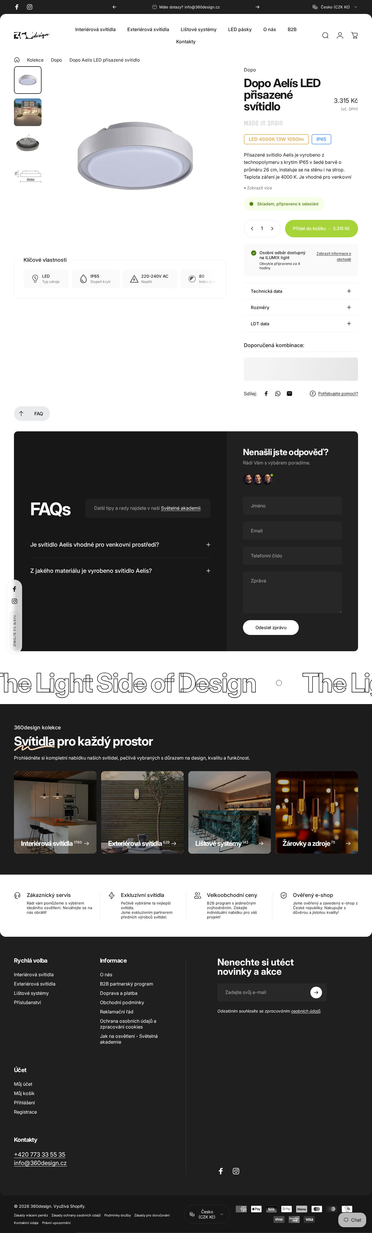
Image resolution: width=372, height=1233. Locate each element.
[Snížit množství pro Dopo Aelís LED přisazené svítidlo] (250, 228)
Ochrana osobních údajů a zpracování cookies (128, 1024)
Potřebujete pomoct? (338, 393)
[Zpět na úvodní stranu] (17, 60)
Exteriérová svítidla (35, 984)
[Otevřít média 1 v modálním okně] (136, 156)
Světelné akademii (181, 508)
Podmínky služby (117, 1215)
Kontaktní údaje (26, 1223)
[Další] (257, 7)
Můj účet (23, 1084)
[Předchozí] (114, 7)
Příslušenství (27, 1002)
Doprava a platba (118, 993)
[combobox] (335, 7)
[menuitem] (21, 414)
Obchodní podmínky (122, 1002)
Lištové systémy (31, 993)
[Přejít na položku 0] (28, 80)
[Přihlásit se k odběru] (316, 992)
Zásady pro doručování (152, 1215)
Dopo (56, 60)
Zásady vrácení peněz (31, 1215)
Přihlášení (24, 1102)
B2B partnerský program (126, 984)
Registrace (25, 1112)
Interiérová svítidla (34, 974)
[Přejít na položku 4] (28, 177)
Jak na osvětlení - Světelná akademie (129, 1039)
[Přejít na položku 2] (28, 112)
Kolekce (35, 60)
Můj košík (24, 1093)
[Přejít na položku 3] (28, 144)
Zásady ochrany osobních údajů (76, 1215)
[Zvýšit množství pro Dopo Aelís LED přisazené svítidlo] (273, 228)
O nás (106, 974)
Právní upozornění (56, 1223)
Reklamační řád (116, 1012)
